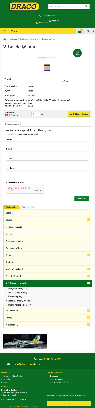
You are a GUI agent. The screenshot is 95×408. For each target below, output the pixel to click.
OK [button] (69, 404)
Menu (14, 31)
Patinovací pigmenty (15, 241)
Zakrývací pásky (15, 288)
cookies (50, 398)
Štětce (9, 220)
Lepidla (9, 213)
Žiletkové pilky (15, 297)
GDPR (5, 382)
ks (42, 114)
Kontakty (6, 379)
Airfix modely (12, 325)
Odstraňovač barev (14, 248)
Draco (30, 91)
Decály (9, 318)
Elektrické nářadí (13, 276)
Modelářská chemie (15, 269)
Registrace (56, 21)
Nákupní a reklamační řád (12, 376)
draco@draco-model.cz (26, 364)
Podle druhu (11, 207)
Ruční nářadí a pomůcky (23, 39)
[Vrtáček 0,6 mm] (47, 67)
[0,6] (47, 58)
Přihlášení (42, 23)
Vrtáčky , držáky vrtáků (43, 39)
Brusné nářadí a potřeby (19, 305)
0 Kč (87, 31)
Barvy (8, 255)
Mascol (9, 234)
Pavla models (12, 311)
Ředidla (9, 262)
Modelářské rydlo (14, 227)
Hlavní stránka (8, 39)
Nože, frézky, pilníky (17, 293)
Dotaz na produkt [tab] (12, 124)
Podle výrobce (28, 207)
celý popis (65, 81)
